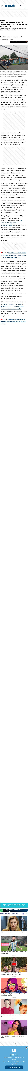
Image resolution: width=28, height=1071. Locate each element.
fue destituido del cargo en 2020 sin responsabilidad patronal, (11, 223)
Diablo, (12, 207)
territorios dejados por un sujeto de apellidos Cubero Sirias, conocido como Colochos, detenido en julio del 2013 (12, 306)
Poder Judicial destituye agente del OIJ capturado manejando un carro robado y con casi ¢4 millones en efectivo (13, 255)
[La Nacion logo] (10, 5)
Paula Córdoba (5, 36)
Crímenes (3, 20)
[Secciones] (2, 6)
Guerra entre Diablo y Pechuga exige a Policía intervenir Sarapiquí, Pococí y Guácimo (13, 322)
